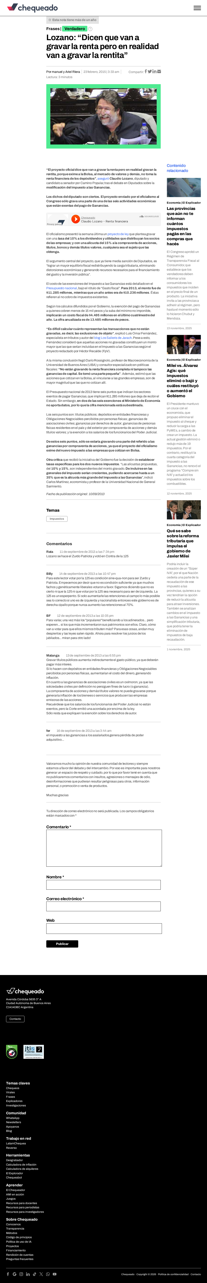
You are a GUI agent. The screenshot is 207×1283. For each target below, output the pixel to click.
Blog (9, 1130)
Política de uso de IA (19, 1241)
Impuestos (57, 518)
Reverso (11, 1147)
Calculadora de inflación (21, 1164)
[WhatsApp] (49, 1275)
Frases (53, 28)
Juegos (11, 1198)
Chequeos (12, 1088)
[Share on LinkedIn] (155, 71)
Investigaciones (16, 1105)
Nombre (55, 877)
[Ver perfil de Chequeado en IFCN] (11, 1052)
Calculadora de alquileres (22, 1168)
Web (50, 920)
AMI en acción (15, 1194)
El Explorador (14, 1173)
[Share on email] (159, 71)
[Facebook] (9, 1275)
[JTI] (33, 1052)
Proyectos (12, 1246)
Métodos (11, 1233)
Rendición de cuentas (19, 1254)
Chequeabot (14, 1177)
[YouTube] (54, 1275)
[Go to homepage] (31, 8)
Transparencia (15, 1228)
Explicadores (14, 1101)
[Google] (16, 1275)
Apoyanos (12, 1126)
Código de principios (19, 1237)
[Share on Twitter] (150, 71)
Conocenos (13, 1224)
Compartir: (136, 72)
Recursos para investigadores (25, 1211)
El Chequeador (15, 1190)
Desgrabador (14, 1160)
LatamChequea (16, 1143)
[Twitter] (42, 1275)
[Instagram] (22, 1275)
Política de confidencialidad (173, 1274)
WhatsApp (12, 1118)
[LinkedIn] (29, 1275)
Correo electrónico (65, 899)
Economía (174, 202)
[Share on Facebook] (146, 71)
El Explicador (191, 202)
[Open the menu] (197, 8)
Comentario (58, 827)
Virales (10, 1092)
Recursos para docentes (21, 1203)
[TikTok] (36, 1275)
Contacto (15, 1018)
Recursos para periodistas (22, 1207)
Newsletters (13, 1122)
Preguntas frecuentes (19, 1259)
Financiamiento (16, 1250)
